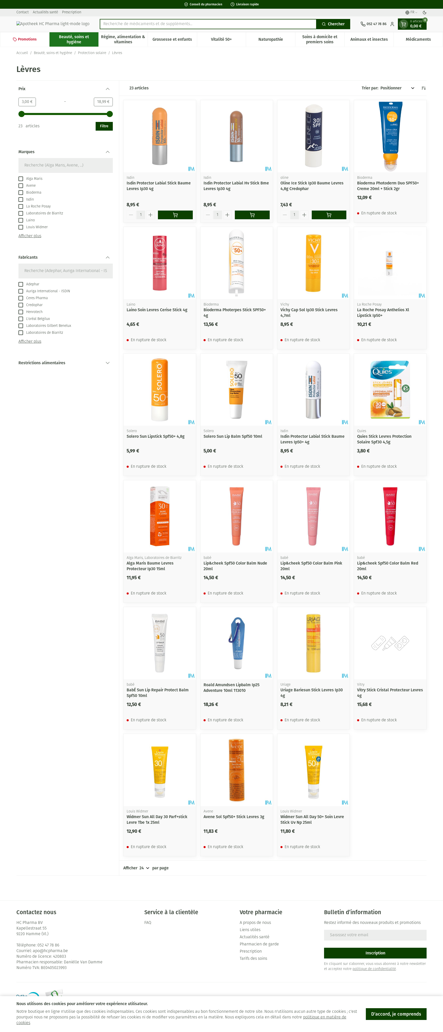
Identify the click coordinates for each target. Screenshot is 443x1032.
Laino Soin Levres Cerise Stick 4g (157, 309)
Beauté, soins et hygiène (53, 53)
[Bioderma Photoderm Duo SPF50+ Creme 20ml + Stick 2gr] (390, 136)
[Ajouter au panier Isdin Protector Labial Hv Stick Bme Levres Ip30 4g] (252, 215)
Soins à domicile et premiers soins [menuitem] (323, 39)
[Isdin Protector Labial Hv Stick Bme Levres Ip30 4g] (236, 136)
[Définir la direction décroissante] (423, 88)
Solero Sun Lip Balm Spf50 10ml (233, 436)
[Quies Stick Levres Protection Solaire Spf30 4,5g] (390, 390)
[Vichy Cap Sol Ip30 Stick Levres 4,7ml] (313, 263)
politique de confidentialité (374, 969)
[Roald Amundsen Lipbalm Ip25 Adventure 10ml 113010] (236, 643)
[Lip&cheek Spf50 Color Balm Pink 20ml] (313, 516)
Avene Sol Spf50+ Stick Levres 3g (234, 816)
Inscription (375, 953)
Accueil (22, 53)
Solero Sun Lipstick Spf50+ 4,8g (156, 436)
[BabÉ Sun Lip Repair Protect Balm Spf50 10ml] (160, 643)
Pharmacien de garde (259, 944)
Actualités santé (45, 12)
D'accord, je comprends (396, 1014)
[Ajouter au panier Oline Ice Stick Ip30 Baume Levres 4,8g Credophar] (329, 215)
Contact (22, 12)
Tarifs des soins (253, 959)
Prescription (71, 12)
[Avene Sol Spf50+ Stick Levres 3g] (236, 770)
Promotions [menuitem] (27, 39)
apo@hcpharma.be (50, 951)
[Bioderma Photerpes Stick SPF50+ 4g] (236, 263)
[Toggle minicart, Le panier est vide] (403, 24)
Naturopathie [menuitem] (276, 40)
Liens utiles (250, 930)
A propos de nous (255, 923)
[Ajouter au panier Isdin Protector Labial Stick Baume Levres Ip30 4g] (175, 215)
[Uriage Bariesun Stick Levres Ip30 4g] (313, 643)
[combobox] (208, 24)
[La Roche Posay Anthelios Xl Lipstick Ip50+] (390, 263)
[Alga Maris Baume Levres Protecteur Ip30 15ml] (160, 516)
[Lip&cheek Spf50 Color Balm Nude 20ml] (236, 516)
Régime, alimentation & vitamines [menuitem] (124, 39)
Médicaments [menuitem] (424, 40)
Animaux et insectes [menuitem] (372, 40)
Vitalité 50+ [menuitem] (228, 40)
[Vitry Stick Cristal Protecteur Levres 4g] (390, 643)
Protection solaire (92, 53)
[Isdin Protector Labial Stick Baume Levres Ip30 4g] (160, 136)
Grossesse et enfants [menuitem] (175, 40)
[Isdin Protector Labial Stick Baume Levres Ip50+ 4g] (313, 390)
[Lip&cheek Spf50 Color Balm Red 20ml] (390, 516)
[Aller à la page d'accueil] (52, 24)
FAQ (147, 923)
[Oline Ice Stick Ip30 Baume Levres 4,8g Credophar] (313, 136)
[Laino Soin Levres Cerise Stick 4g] (160, 263)
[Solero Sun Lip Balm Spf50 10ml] (236, 390)
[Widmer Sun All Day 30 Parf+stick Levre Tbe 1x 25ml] (160, 770)
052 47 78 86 (48, 945)
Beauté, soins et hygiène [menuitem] (78, 39)
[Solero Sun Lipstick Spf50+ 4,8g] (160, 390)
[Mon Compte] (392, 24)
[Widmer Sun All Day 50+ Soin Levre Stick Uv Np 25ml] (313, 770)
